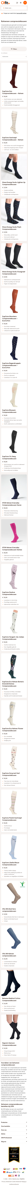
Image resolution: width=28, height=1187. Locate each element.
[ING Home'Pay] (11, 1175)
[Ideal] (15, 1168)
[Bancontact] (23, 1172)
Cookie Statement (17, 1181)
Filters (15, 49)
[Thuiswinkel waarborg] (7, 1168)
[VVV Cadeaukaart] (19, 1175)
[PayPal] (10, 1172)
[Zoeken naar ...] (4, 8)
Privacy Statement (7, 1181)
